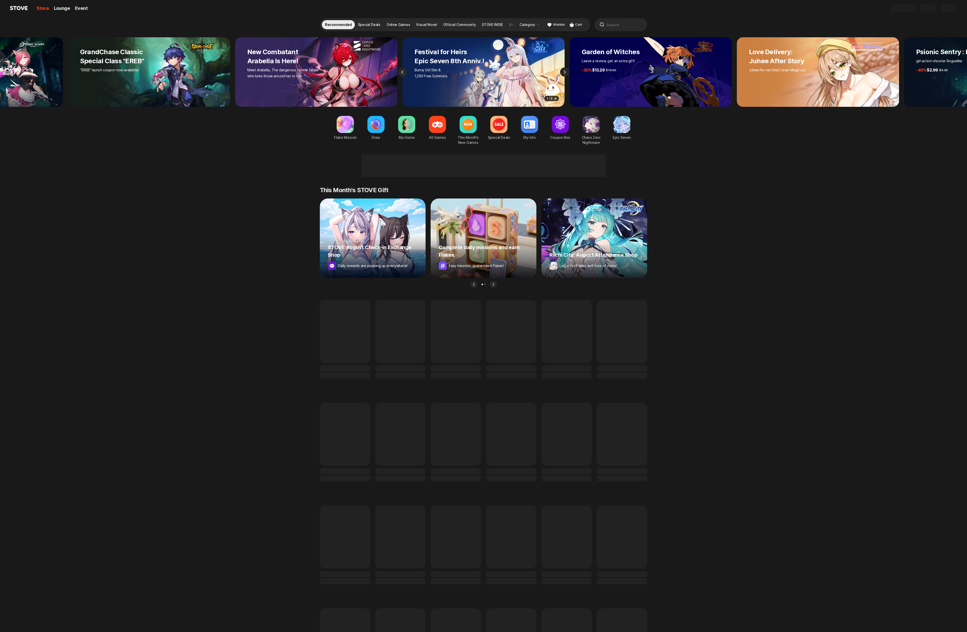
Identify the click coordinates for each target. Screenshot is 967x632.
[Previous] (402, 72)
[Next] (564, 72)
